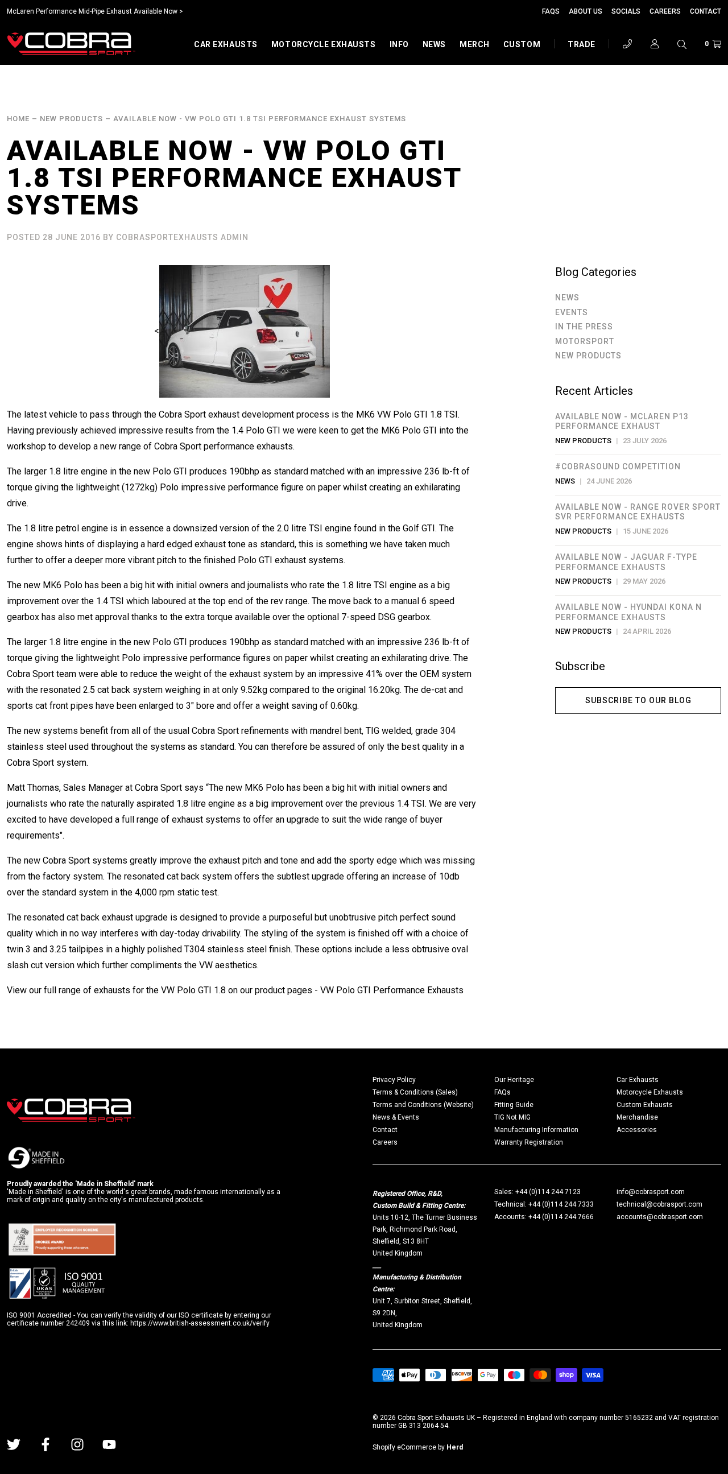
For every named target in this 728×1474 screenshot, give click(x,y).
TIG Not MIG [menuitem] (512, 1117)
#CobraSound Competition (618, 466)
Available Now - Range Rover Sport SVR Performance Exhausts (638, 512)
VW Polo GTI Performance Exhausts (392, 990)
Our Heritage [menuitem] (514, 1080)
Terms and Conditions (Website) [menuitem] (423, 1105)
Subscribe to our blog (638, 700)
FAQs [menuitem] (502, 1092)
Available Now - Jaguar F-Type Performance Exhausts (626, 562)
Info (399, 44)
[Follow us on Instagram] (77, 1444)
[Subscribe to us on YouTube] (109, 1444)
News (434, 44)
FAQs (551, 11)
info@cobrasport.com (651, 1192)
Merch (475, 44)
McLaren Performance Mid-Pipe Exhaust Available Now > (95, 11)
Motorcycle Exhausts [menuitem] (650, 1092)
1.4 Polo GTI (255, 430)
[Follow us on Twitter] (13, 1444)
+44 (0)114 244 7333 (561, 1204)
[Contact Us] (627, 43)
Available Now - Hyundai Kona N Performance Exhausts (628, 612)
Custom (521, 44)
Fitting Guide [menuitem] (513, 1105)
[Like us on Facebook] (45, 1444)
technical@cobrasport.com (659, 1204)
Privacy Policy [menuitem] (394, 1080)
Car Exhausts (226, 44)
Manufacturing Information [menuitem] (536, 1130)
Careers (665, 11)
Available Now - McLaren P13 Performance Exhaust (622, 421)
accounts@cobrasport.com (660, 1217)
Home (18, 119)
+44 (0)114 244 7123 (548, 1192)
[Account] (654, 43)
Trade (581, 44)
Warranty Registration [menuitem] (528, 1142)
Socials (625, 11)
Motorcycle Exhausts (323, 44)
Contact (705, 11)
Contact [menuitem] (385, 1130)
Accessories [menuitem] (637, 1130)
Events (571, 312)
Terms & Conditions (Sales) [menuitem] (415, 1092)
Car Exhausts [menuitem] (638, 1080)
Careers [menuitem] (385, 1142)
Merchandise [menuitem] (637, 1117)
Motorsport (584, 341)
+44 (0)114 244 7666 (561, 1217)
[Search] (681, 44)
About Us (585, 11)
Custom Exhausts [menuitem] (645, 1105)
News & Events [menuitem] (396, 1117)
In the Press (584, 326)
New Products (71, 119)
